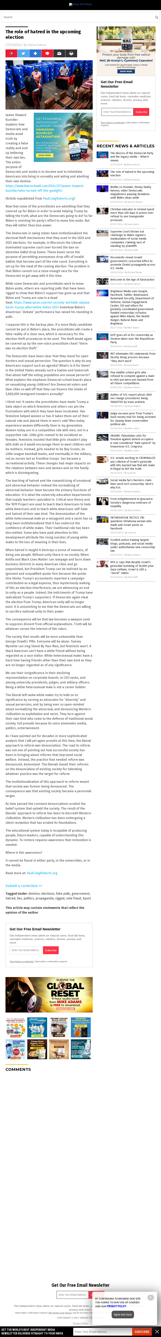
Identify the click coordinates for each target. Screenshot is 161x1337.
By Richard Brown (133, 272)
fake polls (63, 893)
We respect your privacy (60, 1313)
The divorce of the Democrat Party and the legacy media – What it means (131, 157)
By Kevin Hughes (133, 406)
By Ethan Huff (131, 250)
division (34, 893)
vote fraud (73, 898)
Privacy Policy (80, 1323)
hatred (10, 898)
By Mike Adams (131, 327)
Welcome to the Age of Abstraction (132, 279)
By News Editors (132, 164)
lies (19, 898)
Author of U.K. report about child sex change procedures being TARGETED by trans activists (131, 398)
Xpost (87, 898)
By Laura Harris (132, 224)
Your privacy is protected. (22, 961)
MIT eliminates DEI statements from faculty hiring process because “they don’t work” (133, 357)
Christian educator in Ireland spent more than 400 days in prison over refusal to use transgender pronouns (132, 215)
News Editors (37, 45)
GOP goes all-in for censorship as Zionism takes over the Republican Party (132, 338)
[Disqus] (49, 1124)
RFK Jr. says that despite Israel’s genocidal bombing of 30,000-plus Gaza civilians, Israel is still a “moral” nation (132, 568)
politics (29, 898)
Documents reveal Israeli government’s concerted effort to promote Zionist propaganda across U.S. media (132, 263)
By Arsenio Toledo (133, 202)
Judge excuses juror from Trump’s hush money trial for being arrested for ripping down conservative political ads (133, 419)
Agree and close (123, 1314)
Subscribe (141, 1332)
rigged (60, 898)
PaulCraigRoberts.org (58, 198)
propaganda (45, 898)
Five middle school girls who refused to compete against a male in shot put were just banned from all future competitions (132, 378)
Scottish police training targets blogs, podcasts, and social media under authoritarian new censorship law (132, 545)
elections (47, 893)
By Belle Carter (132, 428)
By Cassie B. (130, 473)
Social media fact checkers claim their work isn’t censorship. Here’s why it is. (131, 484)
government (81, 893)
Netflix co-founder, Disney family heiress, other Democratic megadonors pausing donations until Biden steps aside (130, 192)
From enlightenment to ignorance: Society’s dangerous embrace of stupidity (131, 502)
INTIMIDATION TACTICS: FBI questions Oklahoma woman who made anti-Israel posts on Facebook (131, 523)
